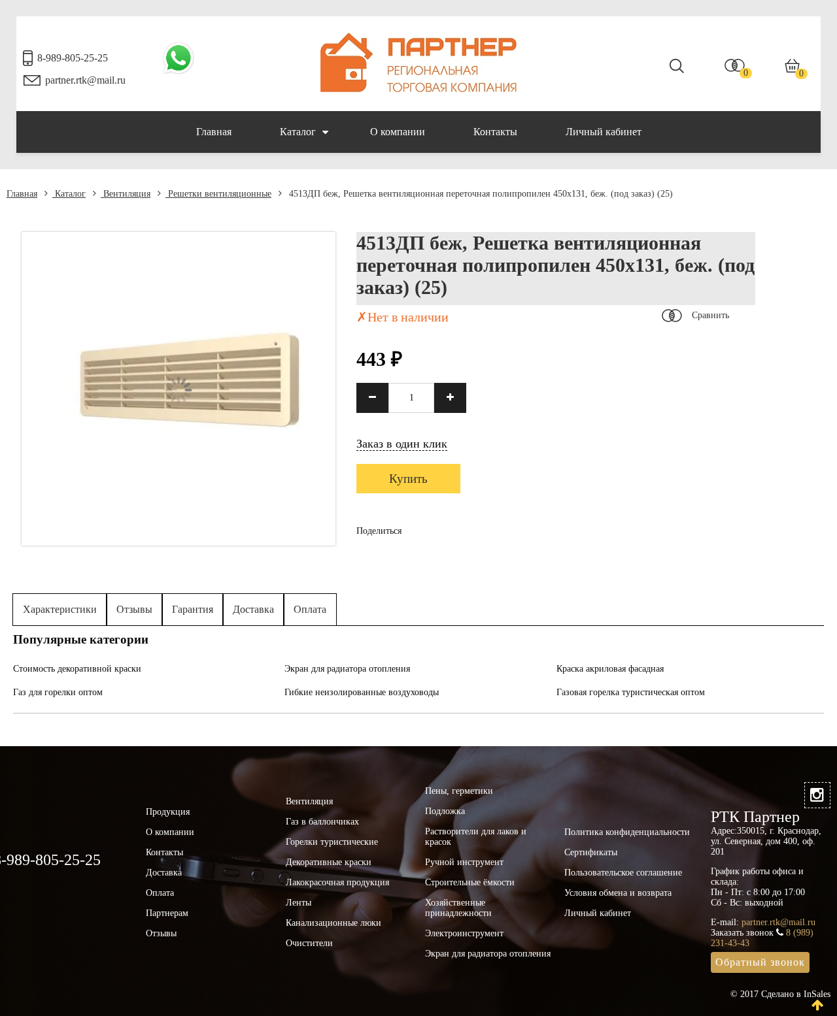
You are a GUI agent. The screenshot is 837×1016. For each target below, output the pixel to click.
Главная (213, 131)
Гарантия (192, 609)
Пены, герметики (459, 791)
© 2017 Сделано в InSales (780, 994)
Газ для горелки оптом (58, 692)
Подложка (445, 811)
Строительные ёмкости (470, 882)
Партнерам (167, 913)
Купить (408, 478)
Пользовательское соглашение (623, 872)
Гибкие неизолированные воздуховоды (361, 692)
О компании (397, 131)
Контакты (495, 131)
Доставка (253, 609)
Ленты (298, 903)
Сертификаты (590, 852)
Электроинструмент (464, 933)
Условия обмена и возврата (618, 893)
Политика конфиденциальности (627, 832)
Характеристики (60, 609)
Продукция (168, 812)
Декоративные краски (328, 862)
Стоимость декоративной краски (77, 669)
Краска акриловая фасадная (610, 669)
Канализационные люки (333, 923)
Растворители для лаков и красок (475, 837)
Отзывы (134, 609)
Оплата (310, 609)
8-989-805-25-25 (72, 57)
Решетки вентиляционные (218, 194)
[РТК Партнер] (418, 89)
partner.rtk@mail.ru (85, 80)
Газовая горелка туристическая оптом (630, 692)
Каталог (298, 131)
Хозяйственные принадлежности (458, 908)
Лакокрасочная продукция (337, 882)
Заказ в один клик (401, 443)
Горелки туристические (332, 842)
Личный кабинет (603, 131)
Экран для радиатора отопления (347, 669)
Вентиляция (125, 194)
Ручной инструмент (464, 862)
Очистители (309, 943)
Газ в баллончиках (322, 822)
